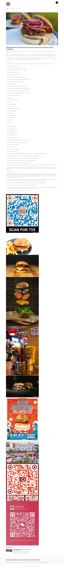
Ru (14, 8)
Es (12, 8)
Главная (7, 8)
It (16, 8)
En (10, 8)
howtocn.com (30, 566)
